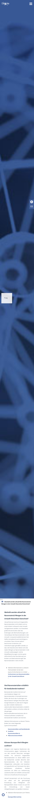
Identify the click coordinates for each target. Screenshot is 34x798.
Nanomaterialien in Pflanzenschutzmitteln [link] (15, 734)
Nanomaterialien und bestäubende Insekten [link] (19, 730)
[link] (31, 202)
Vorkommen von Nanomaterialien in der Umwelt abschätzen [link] (18, 675)
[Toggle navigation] (30, 4)
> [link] (3, 602)
